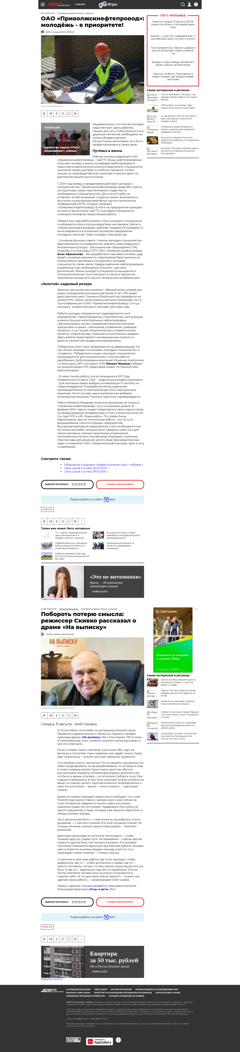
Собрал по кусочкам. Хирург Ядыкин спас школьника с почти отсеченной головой (180, 714)
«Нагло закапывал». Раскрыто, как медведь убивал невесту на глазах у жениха (179, 97)
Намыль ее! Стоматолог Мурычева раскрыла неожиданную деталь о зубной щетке (178, 725)
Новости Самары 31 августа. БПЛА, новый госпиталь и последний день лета (173, 24)
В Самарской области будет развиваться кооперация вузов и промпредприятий (123, 535)
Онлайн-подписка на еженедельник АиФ (156, 989)
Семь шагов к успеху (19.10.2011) (85, 471)
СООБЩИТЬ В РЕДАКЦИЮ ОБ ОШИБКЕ (126, 996)
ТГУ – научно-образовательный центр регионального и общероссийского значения (71, 535)
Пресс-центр (100, 989)
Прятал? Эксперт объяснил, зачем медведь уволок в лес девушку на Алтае (178, 693)
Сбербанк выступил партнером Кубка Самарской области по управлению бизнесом (71, 546)
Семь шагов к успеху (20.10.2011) (85, 468)
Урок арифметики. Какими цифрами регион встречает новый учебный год (173, 50)
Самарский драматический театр (58, 707)
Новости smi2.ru (52, 599)
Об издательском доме (78, 989)
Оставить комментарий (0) (120, 484)
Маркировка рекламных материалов (85, 996)
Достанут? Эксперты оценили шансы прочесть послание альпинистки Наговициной (180, 151)
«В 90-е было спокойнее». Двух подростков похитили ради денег (178, 106)
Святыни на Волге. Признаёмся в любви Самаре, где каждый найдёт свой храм (173, 77)
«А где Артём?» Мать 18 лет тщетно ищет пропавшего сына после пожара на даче (178, 118)
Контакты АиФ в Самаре (168, 993)
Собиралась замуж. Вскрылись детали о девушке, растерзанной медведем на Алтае (177, 129)
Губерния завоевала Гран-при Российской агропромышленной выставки (72, 556)
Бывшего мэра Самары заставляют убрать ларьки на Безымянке (173, 63)
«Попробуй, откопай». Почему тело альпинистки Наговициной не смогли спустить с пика (179, 736)
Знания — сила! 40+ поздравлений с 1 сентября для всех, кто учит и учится (173, 37)
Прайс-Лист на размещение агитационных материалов (123, 993)
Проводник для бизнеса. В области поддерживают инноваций (120, 546)
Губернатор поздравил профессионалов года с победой (102, 464)
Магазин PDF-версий (121, 989)
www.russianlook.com (52, 106)
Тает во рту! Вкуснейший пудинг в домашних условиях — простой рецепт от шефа (178, 682)
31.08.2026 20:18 (48, 609)
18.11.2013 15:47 (48, 13)
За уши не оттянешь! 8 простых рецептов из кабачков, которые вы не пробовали (180, 140)
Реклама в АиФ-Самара (78, 993)
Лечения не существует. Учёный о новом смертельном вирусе (178, 702)
